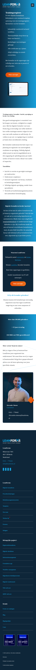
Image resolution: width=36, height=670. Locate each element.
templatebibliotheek (9, 222)
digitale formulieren (17, 15)
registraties (20, 257)
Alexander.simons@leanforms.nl (19, 416)
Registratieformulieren (9, 545)
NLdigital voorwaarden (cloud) (8, 661)
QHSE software (7, 594)
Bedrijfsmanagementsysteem (11, 500)
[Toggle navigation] (32, 5)
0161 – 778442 (14, 412)
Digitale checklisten (8, 551)
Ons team (5, 512)
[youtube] (10, 469)
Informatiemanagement (9, 557)
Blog (4, 615)
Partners (5, 524)
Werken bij (6, 518)
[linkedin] (3, 469)
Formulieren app (7, 563)
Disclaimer (5, 657)
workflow (14, 265)
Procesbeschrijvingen (8, 494)
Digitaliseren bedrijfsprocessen (11, 575)
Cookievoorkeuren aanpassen (8, 665)
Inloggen (5, 530)
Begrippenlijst (7, 621)
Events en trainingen (8, 609)
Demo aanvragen (13, 74)
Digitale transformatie (9, 582)
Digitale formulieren (8, 487)
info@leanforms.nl (9, 464)
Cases (4, 627)
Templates (5, 506)
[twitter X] (8, 469)
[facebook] (5, 469)
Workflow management (9, 569)
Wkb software (7, 588)
